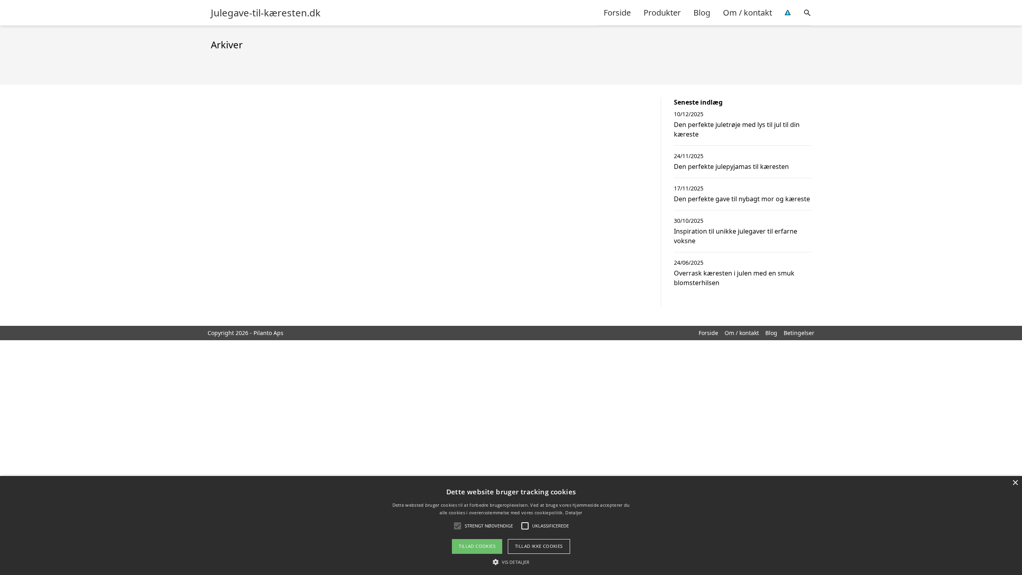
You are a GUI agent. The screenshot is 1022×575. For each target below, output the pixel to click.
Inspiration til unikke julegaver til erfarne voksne (735, 236)
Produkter (662, 12)
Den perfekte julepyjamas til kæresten (731, 166)
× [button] (1015, 483)
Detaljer (573, 513)
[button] (511, 562)
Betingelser (799, 333)
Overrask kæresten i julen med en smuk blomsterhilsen (734, 278)
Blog (701, 12)
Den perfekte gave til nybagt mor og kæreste (742, 198)
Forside (617, 12)
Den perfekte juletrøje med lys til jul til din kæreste (737, 129)
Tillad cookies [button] (477, 546)
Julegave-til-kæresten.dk (266, 12)
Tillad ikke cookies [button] (539, 546)
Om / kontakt (747, 12)
